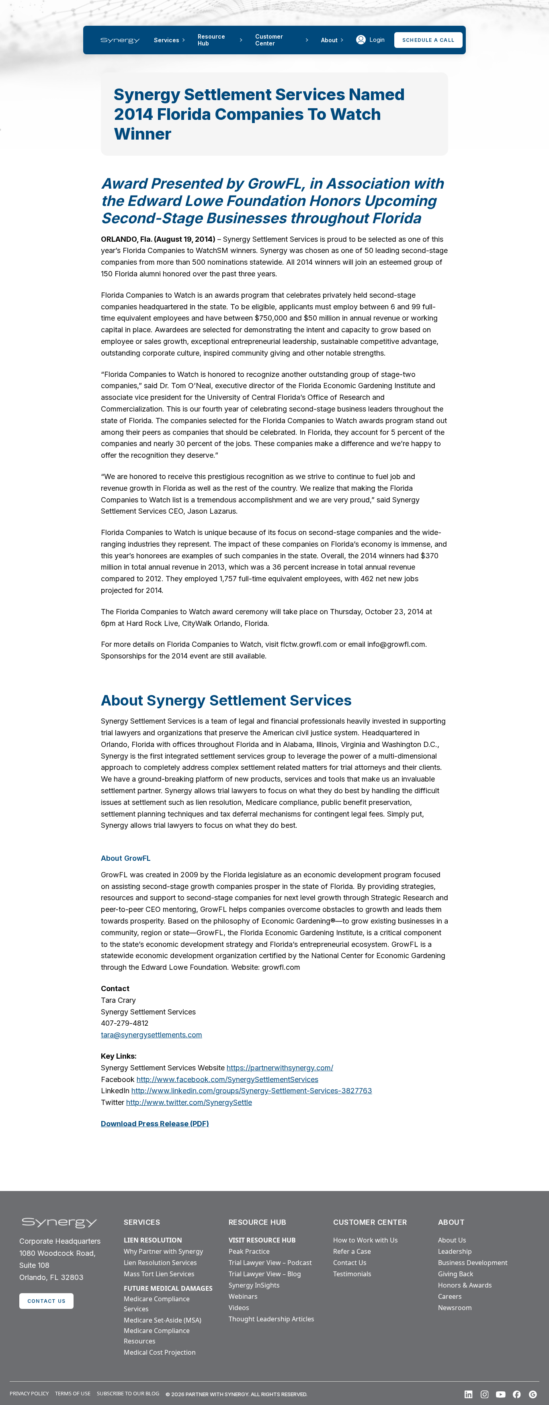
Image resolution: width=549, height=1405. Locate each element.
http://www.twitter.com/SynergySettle (189, 1102)
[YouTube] (500, 1394)
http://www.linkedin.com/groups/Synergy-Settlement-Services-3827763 (251, 1090)
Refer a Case (352, 1251)
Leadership (455, 1251)
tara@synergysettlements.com (151, 1035)
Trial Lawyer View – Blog (265, 1273)
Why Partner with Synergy (163, 1251)
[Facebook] (516, 1394)
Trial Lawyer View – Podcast (270, 1262)
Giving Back (455, 1273)
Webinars (243, 1296)
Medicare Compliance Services (157, 1304)
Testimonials (352, 1273)
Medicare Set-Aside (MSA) (162, 1320)
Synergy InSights (254, 1285)
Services (166, 40)
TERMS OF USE (72, 1393)
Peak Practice (249, 1251)
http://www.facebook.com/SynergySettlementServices (227, 1079)
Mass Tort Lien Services (159, 1273)
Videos (239, 1307)
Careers (450, 1296)
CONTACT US (46, 1301)
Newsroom (455, 1307)
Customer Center (269, 40)
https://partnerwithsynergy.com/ (280, 1068)
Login (377, 39)
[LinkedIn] (468, 1394)
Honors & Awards (465, 1285)
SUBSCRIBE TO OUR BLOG (128, 1393)
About (329, 40)
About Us (452, 1240)
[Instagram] (484, 1394)
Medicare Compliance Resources (157, 1335)
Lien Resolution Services (160, 1262)
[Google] (532, 1394)
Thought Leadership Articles (271, 1318)
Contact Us (350, 1262)
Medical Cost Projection (160, 1352)
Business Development (473, 1262)
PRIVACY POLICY (29, 1393)
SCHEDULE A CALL (428, 40)
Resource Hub (211, 40)
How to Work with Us (365, 1240)
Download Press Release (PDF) (155, 1123)
